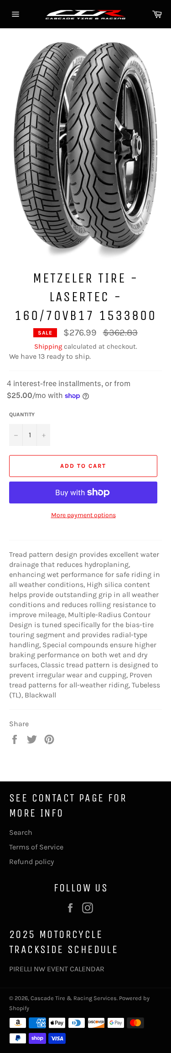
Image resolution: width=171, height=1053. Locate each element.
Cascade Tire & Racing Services (74, 998)
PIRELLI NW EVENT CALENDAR (56, 968)
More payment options (83, 515)
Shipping (48, 346)
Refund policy (31, 861)
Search (20, 832)
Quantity (22, 414)
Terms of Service (36, 847)
